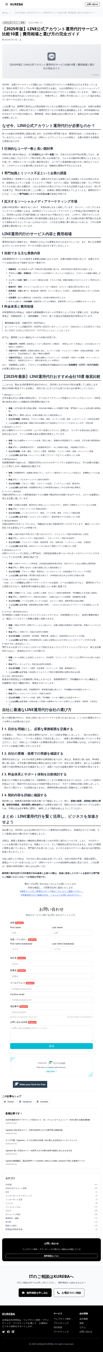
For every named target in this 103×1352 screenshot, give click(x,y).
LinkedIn (44, 1101)
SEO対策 (58, 1327)
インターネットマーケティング (18, 1195)
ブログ (8, 1210)
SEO (7, 1192)
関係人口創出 (11, 1225)
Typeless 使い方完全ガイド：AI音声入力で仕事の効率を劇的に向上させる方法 (38, 1150)
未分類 (8, 1222)
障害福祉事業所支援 (13, 1229)
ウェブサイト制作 (62, 1318)
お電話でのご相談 (71, 1292)
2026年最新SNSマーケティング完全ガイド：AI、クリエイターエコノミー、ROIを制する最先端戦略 (47, 1119)
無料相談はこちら (51, 1256)
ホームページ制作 (13, 1214)
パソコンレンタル (13, 1207)
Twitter (10, 1101)
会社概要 (83, 1318)
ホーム (5, 12)
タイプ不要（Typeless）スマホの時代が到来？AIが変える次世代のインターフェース (41, 1140)
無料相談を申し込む (37, 1292)
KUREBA (16, 4)
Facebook (27, 1101)
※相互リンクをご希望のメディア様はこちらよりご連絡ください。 (52, 891)
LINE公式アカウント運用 (14, 22)
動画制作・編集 (12, 1218)
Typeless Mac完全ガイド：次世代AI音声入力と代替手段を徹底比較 (34, 1130)
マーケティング (61, 1331)
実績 (81, 1323)
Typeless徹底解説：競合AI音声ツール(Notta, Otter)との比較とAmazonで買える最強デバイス (45, 1160)
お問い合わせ (92, 4)
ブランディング (61, 1323)
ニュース (9, 1203)
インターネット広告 (13, 1199)
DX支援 (8, 1184)
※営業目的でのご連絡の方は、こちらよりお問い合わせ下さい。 (51, 895)
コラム (82, 1327)
